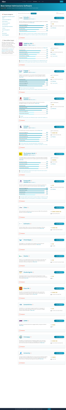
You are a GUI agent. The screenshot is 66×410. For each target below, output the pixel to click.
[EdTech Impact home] (4, 1)
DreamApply (27, 240)
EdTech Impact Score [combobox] (60, 13)
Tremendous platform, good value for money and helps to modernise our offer (34, 196)
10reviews (54, 81)
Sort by (57, 12)
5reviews (54, 163)
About (43, 1)
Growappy (27, 337)
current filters (33, 13)
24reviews (54, 27)
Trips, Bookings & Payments (7, 26)
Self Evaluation (5, 24)
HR (2, 31)
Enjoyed (21, 116)
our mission (10, 48)
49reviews (54, 108)
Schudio (26, 17)
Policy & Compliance (6, 23)
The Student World (29, 153)
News (39, 1)
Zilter (25, 207)
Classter (26, 98)
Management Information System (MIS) (8, 17)
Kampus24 (27, 180)
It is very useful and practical (25, 171)
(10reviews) (33, 72)
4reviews (54, 189)
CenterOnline (28, 304)
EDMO (25, 320)
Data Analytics (5, 21)
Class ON (26, 288)
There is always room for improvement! (27, 87)
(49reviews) (33, 99)
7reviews (54, 54)
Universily (27, 353)
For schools (24, 1)
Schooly (26, 126)
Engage (26, 70)
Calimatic (27, 223)
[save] (30, 17)
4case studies (54, 83)
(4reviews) (33, 182)
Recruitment (4, 33)
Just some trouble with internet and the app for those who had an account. (33, 170)
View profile (59, 17)
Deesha (26, 256)
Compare (23, 37)
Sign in (61, 1)
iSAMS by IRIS (28, 43)
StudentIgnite (28, 272)
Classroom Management (6, 19)
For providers (29, 1)
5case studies (54, 56)
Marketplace (35, 1)
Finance (3, 28)
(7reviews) (33, 45)
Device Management (6, 29)
